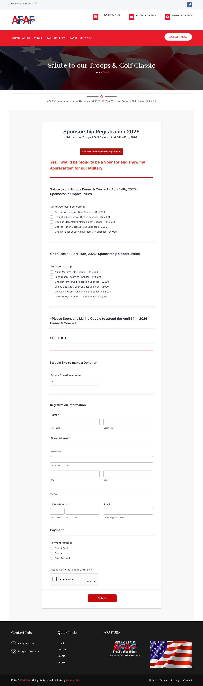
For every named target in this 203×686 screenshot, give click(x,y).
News (48, 38)
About (26, 38)
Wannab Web (73, 680)
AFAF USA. (25, 680)
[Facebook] (189, 5)
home (96, 72)
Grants (73, 38)
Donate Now (178, 36)
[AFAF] (23, 20)
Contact (86, 38)
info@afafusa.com (145, 15)
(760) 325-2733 (112, 15)
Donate (62, 649)
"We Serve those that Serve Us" (125, 655)
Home (16, 38)
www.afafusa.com (182, 15)
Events (37, 38)
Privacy (175, 680)
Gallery (59, 38)
